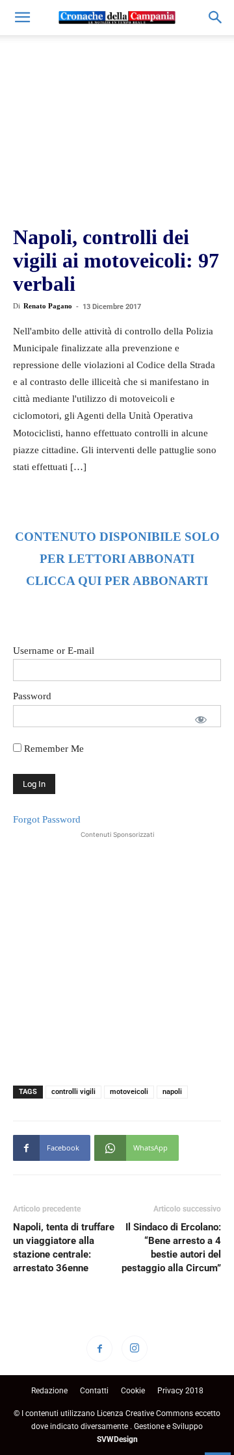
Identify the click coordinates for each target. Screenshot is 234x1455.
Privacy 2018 (180, 1390)
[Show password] (201, 719)
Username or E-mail (53, 650)
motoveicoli (129, 1092)
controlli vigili (73, 1092)
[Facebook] (99, 1349)
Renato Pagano (47, 306)
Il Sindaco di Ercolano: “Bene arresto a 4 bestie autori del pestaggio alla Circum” (171, 1247)
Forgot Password (47, 819)
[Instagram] (135, 1349)
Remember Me (52, 748)
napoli (172, 1092)
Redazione (49, 1390)
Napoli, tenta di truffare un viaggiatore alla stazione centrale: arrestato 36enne (63, 1247)
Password (32, 696)
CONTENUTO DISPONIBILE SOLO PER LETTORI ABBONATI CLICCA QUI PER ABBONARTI (117, 559)
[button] (22, 17)
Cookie (133, 1390)
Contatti (94, 1390)
